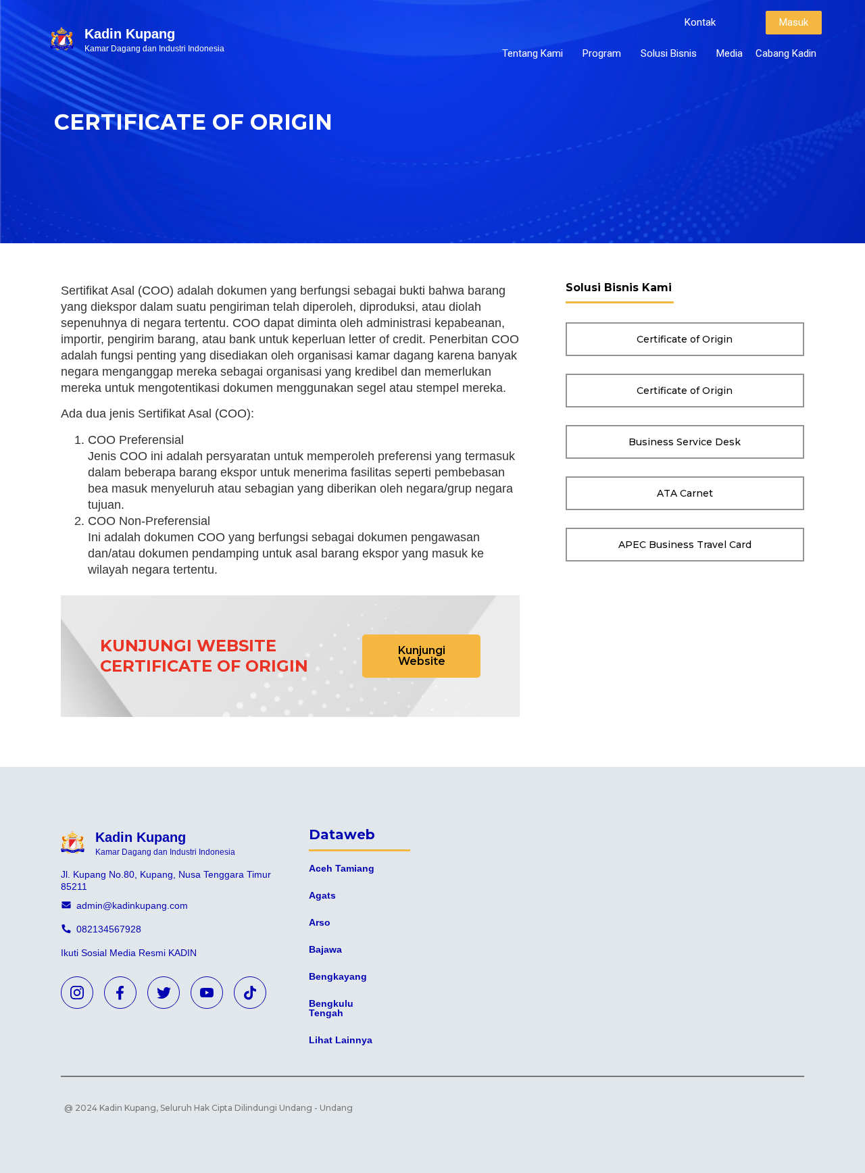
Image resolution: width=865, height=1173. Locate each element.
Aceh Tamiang (341, 868)
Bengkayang (338, 976)
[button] (700, 22)
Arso (319, 922)
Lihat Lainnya (340, 1039)
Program (602, 53)
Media (729, 53)
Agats (322, 895)
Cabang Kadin (786, 53)
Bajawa (325, 949)
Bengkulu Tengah (331, 1008)
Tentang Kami (532, 53)
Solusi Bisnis (669, 53)
